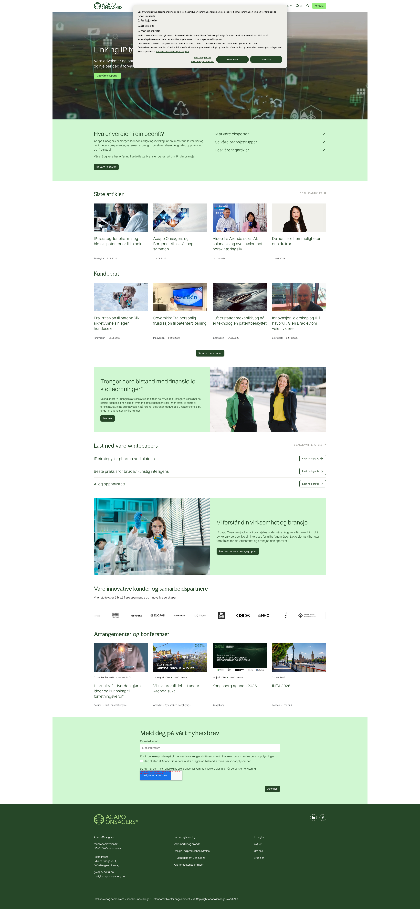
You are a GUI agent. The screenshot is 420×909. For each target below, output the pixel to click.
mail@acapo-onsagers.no (109, 876)
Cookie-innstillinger (138, 899)
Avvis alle (266, 59)
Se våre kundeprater (210, 353)
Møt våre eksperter (107, 75)
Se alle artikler (311, 193)
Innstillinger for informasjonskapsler (202, 59)
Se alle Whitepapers (308, 444)
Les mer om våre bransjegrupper (238, 551)
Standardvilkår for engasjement (172, 899)
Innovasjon (99, 337)
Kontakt (319, 5)
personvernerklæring (243, 768)
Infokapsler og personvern (109, 899)
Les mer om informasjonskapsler (172, 51)
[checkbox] (210, 761)
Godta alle (232, 59)
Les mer (107, 418)
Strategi (98, 258)
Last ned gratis (312, 458)
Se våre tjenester (106, 166)
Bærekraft (277, 337)
